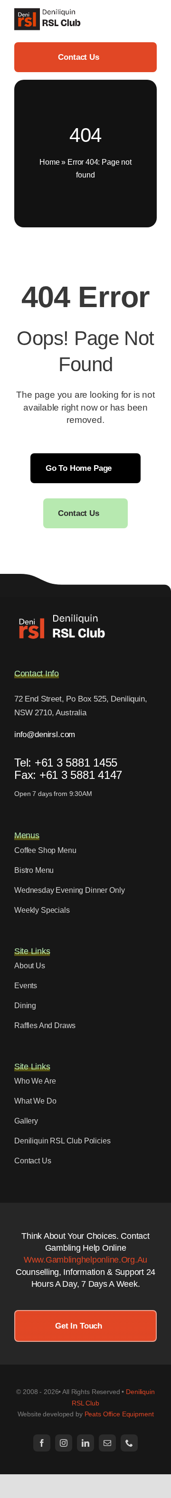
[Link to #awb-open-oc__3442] (153, 19)
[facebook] (41, 1442)
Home (49, 162)
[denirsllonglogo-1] (49, 11)
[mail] (107, 1442)
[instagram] (63, 1442)
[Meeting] (61, 616)
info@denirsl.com (44, 734)
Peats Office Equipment (119, 1414)
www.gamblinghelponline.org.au (85, 1259)
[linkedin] (85, 1442)
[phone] (129, 1442)
